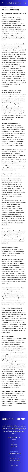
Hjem (3, 7)
